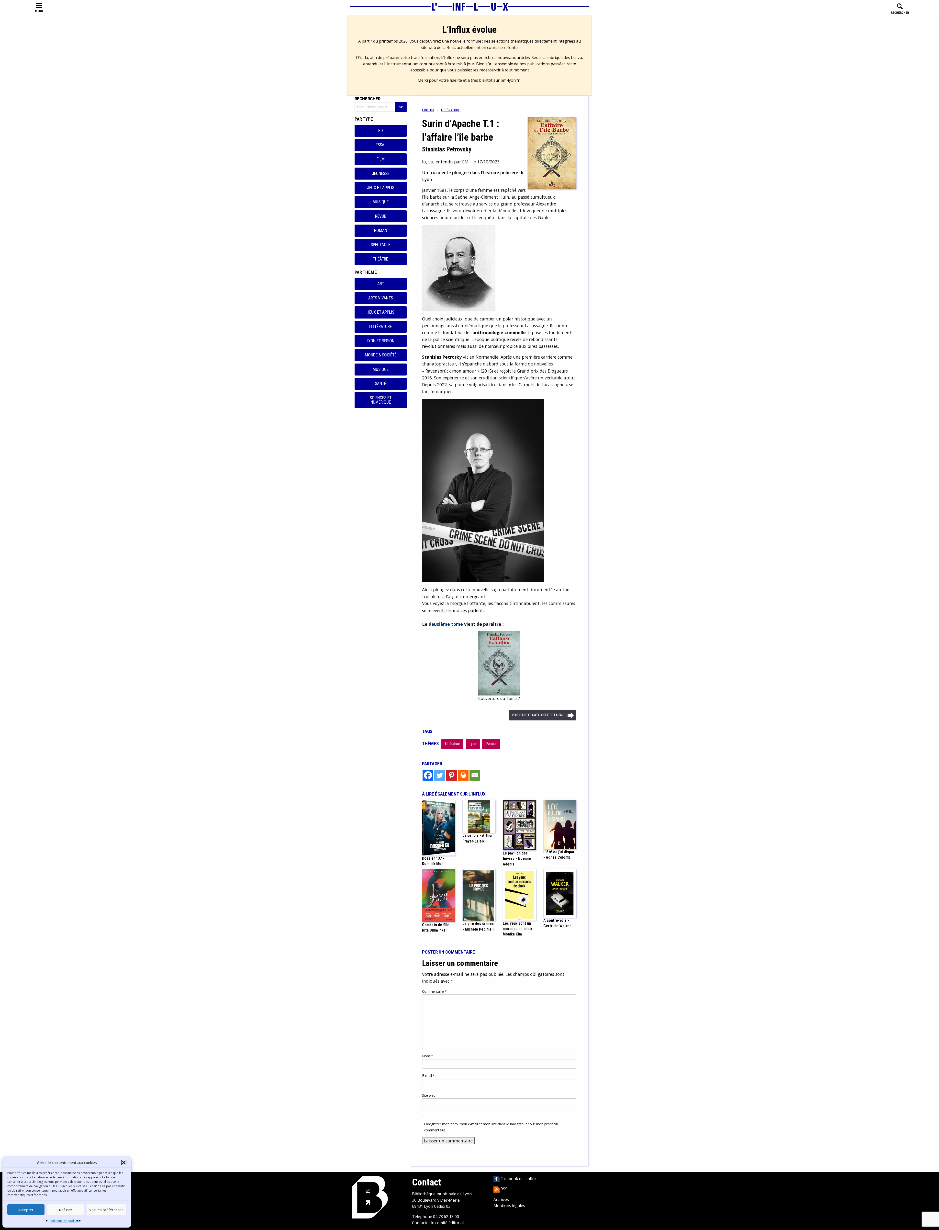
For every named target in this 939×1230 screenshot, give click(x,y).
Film (381, 159)
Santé (380, 383)
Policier (491, 744)
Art (380, 283)
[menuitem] (431, 110)
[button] (123, 1162)
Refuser (65, 1209)
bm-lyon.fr (510, 80)
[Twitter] (439, 775)
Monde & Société (380, 355)
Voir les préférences (106, 1209)
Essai (380, 144)
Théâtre (380, 259)
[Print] (463, 775)
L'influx (428, 110)
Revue (380, 216)
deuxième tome (446, 624)
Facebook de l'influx (518, 1178)
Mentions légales (509, 1205)
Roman (380, 230)
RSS (503, 1189)
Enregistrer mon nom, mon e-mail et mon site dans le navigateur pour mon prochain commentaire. (491, 1127)
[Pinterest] (451, 775)
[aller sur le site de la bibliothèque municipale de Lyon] (370, 1197)
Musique (381, 201)
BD (380, 130)
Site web (429, 1095)
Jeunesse (380, 173)
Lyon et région (380, 340)
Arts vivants (380, 298)
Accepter (26, 1209)
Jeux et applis (380, 187)
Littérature (380, 326)
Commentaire (434, 991)
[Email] (475, 775)
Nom (427, 1056)
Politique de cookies (64, 1221)
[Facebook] (428, 775)
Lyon (473, 744)
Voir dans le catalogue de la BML (538, 715)
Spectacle (380, 244)
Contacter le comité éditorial (438, 1222)
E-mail (428, 1075)
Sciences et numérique (380, 400)
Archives (501, 1199)
